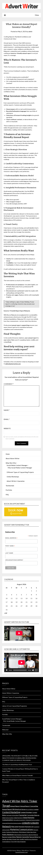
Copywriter (23, 815)
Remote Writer (34, 837)
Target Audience (6, 841)
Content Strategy (26, 812)
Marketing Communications (21, 829)
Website (7, 428)
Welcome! (5, 729)
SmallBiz (22, 839)
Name (7, 410)
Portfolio (9, 490)
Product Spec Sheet (31, 832)
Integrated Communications (33, 820)
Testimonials (10, 486)
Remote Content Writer (9, 837)
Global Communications (8, 817)
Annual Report (15, 806)
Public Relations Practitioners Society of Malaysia (26, 834)
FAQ (7, 494)
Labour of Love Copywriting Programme (14, 706)
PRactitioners (15, 832)
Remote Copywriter (22, 837)
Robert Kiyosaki (13, 839)
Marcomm (14, 826)
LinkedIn (26, 823)
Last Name (9, 553)
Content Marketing (11, 812)
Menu (37, 15)
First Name (10, 546)
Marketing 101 (29, 826)
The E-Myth (14, 841)
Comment (9, 384)
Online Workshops (13, 477)
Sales (18, 839)
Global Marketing (18, 817)
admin (30, 31)
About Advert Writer (13, 458)
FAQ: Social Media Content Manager (20, 468)
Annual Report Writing (10, 809)
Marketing (22, 826)
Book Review (22, 809)
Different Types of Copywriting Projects (20, 472)
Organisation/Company (14, 560)
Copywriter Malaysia (33, 815)
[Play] (7, 670)
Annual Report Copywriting (29, 806)
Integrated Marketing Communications (12, 823)
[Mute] (33, 670)
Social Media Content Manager (17, 465)
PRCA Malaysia (22, 832)
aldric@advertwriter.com (13, 364)
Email (7, 419)
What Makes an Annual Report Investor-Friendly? (17, 775)
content (36, 809)
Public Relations (8, 834)
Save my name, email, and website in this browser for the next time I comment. (22, 437)
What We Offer (11, 463)
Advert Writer (11, 801)
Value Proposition (21, 841)
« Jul (5, 613)
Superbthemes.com (21, 852)
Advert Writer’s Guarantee (15, 481)
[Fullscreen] (36, 670)
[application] (21, 662)
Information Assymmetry (19, 820)
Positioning (9, 832)
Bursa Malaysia (30, 809)
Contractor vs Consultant (12, 815)
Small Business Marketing (31, 839)
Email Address (11, 538)
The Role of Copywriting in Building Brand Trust (17, 764)
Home (8, 454)
